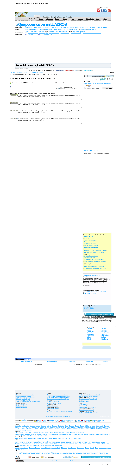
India (105, 453)
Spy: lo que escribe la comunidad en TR (89, 395)
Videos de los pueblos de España (93, 265)
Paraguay (62, 421)
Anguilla (46, 435)
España (41, 19)
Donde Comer (37, 27)
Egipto (46, 443)
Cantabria (89, 333)
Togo (40, 442)
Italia (97, 426)
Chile (44, 420)
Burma (84, 453)
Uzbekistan (68, 452)
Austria (82, 426)
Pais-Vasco (104, 339)
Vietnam (17, 453)
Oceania (80, 19)
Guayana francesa (44, 432)
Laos (97, 453)
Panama (88, 421)
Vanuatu (92, 448)
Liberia (17, 442)
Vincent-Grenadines (59, 432)
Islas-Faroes (18, 430)
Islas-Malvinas (25, 435)
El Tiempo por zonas (90, 293)
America (65, 19)
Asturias (89, 330)
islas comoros (105, 443)
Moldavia (105, 428)
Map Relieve (83, 29)
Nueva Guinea (24, 448)
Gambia (73, 442)
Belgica (87, 426)
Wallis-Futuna (80, 448)
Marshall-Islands (55, 448)
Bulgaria (106, 426)
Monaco (38, 426)
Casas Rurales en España (91, 245)
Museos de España (89, 238)
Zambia (103, 442)
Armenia (75, 428)
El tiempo (45, 20)
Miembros (105, 361)
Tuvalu (87, 448)
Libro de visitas (63, 31)
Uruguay (71, 421)
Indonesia (37, 453)
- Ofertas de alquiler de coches (91, 310)
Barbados (33, 434)
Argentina (73, 420)
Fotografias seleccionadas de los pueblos (95, 268)
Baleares (104, 330)
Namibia (57, 442)
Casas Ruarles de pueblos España (25, 397)
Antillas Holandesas (42, 434)
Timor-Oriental (24, 453)
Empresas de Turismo (53, 408)
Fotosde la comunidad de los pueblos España (28, 401)
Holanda (67, 427)
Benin (89, 443)
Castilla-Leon (90, 334)
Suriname (35, 432)
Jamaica (21, 434)
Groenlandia (29, 428)
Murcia (103, 338)
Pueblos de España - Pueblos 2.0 (21, 68)
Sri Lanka (31, 453)
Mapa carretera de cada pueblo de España (58, 396)
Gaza (66, 438)
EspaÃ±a (24, 420)
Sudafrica (85, 441)
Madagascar (58, 445)
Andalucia (89, 328)
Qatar (16, 438)
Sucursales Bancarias (104, 20)
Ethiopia (78, 442)
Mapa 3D (27, 29)
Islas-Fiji (17, 449)
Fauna (98, 27)
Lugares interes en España (91, 247)
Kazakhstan (18, 426)
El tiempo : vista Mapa (53, 401)
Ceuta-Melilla (90, 335)
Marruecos (97, 442)
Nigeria (37, 443)
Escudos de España (21, 404)
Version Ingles (35, 457)
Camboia (43, 453)
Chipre (23, 427)
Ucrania (98, 427)
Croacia (28, 427)
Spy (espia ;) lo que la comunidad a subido (95, 250)
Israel (59, 438)
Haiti (110, 434)
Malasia (104, 452)
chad (32, 441)
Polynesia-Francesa (34, 448)
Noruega (43, 426)
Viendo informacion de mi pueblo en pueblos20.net (96, 279)
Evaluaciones (89, 361)
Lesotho (79, 441)
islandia (87, 428)
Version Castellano (49, 457)
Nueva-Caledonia (45, 448)
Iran (43, 438)
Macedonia (57, 428)
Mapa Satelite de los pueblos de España (94, 259)
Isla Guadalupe (80, 432)
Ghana (91, 442)
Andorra (103, 427)
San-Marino (69, 428)
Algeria (48, 441)
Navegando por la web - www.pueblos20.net (95, 281)
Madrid (89, 338)
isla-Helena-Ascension (26, 445)
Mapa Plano (34, 29)
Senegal (37, 441)
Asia (73, 19)
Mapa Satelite (48, 29)
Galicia (89, 337)
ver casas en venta (33, 33)
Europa (57, 19)
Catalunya (104, 334)
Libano (55, 438)
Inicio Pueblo (28, 27)
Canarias (104, 331)
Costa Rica (101, 420)
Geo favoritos (70, 27)
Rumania (54, 426)
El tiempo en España (89, 242)
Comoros (98, 443)
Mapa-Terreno (67, 29)
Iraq (46, 438)
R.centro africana (26, 443)
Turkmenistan (55, 453)
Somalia (43, 441)
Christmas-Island (76, 453)
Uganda (35, 442)
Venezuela (65, 420)
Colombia (51, 420)
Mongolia (61, 452)
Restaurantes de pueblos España (25, 395)
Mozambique (50, 442)
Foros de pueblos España (23, 400)
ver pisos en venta (54, 33)
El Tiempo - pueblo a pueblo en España (95, 291)
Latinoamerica (49, 19)
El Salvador (97, 421)
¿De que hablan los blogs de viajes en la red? (59, 411)
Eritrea (80, 443)
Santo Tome (57, 443)
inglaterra (92, 426)
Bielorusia (17, 428)
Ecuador (38, 421)
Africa (105, 19)
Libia (93, 443)
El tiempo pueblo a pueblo (54, 403)
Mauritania (17, 443)
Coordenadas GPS (47, 34)
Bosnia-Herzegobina (89, 427)
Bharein (50, 438)
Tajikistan (68, 453)
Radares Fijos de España (90, 240)
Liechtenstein (25, 426)
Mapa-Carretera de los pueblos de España (95, 261)
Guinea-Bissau (73, 443)
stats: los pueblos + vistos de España (88, 396)
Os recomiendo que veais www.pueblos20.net (95, 278)
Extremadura (105, 335)
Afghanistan (75, 452)
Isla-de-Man (99, 428)
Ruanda (58, 441)
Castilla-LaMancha (106, 333)
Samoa (101, 453)
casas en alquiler (43, 33)
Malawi (51, 443)
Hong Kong (22, 452)
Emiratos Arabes (32, 438)
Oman (71, 438)
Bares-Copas (84, 27)
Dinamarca (34, 427)
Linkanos (82, 31)
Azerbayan (81, 428)
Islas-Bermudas (73, 434)
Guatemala (80, 421)
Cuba (78, 420)
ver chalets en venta (76, 33)
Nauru (109, 448)
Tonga (22, 449)
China (56, 452)
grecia (62, 427)
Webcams (30, 34)
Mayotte (17, 445)
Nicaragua (54, 421)
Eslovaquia (41, 427)
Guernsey (29, 430)
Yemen (44, 442)
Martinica (17, 435)
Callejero (55, 20)
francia (58, 427)
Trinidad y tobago (53, 434)
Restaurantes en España (90, 243)
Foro (57, 31)
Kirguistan (62, 453)
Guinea (53, 441)
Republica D (86, 420)
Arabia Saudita (23, 438)
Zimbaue (63, 442)
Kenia (42, 443)
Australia (17, 448)
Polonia (36, 428)
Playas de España (88, 236)
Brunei (75, 438)
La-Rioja (103, 337)
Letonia (51, 428)
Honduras (46, 421)
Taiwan (46, 452)
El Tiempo (104, 27)
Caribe (97, 19)
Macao (88, 453)
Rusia (46, 428)
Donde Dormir (46, 27)
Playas (83, 20)
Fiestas (77, 27)
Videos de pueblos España (23, 399)
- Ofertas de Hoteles (88, 308)
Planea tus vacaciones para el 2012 (88, 412)
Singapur (51, 452)
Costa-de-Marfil (93, 441)
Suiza (66, 426)
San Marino (61, 426)
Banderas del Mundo (21, 407)
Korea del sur (88, 452)
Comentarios (72, 361)
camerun (28, 441)
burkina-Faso (64, 441)
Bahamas (27, 434)
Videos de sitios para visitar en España (94, 266)
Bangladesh (40, 452)
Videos (27, 31)
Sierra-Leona (23, 442)
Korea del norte (97, 452)
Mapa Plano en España (90, 257)
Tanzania (30, 442)
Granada (80, 434)
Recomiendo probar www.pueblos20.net (93, 282)
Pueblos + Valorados (52, 361)
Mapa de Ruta (92, 29)
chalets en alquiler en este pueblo (92, 33)
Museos (78, 20)
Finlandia (52, 427)
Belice (30, 432)
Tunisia (42, 445)
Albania (77, 426)
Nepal (48, 453)
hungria (73, 427)
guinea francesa (49, 445)
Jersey (24, 430)
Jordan (39, 438)
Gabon (68, 442)
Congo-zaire (85, 442)
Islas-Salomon (72, 448)
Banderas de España (21, 406)
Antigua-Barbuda (63, 434)
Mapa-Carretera (58, 29)
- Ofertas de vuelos (88, 307)
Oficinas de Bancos (52, 406)
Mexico (39, 420)
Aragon (103, 328)
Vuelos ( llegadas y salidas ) (86, 410)
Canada (21, 432)
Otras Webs (75, 31)
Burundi (85, 443)
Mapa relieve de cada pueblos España (57, 395)
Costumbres (92, 27)
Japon (16, 452)
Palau (96, 448)
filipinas (82, 452)
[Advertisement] (63, 49)
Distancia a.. (75, 29)
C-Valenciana (90, 331)
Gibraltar (92, 428)
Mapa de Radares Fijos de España (88, 399)
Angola (17, 441)
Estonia (47, 427)
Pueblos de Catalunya (37, 72)
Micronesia (64, 448)
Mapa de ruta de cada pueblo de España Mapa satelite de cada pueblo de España (58, 398)
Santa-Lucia (33, 435)
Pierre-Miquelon (70, 432)
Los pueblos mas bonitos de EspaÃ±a (27, 20)
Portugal (49, 426)
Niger (33, 443)
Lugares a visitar (67, 20)
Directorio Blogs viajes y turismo (87, 407)
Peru (58, 420)
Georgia (23, 428)
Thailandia (29, 452)
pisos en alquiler (64, 33)
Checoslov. (18, 427)
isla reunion (36, 445)
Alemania (71, 426)
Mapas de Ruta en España (91, 256)
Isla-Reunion (64, 443)
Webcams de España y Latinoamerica (94, 252)
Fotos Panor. (33, 31)
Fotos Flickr (41, 31)
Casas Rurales (55, 27)
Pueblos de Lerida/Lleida (23, 72)
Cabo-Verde (72, 441)
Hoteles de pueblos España (23, 396)
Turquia (41, 428)
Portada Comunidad (26, 361)
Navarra (89, 339)
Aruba (51, 432)
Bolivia (94, 420)
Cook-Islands (103, 448)
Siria (63, 438)
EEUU (16, 432)
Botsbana (22, 441)
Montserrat (40, 435)
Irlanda (101, 426)
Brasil (26, 432)
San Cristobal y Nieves (101, 434)
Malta (108, 427)
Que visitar (63, 27)
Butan (34, 452)
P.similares (51, 31)
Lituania (32, 426)
